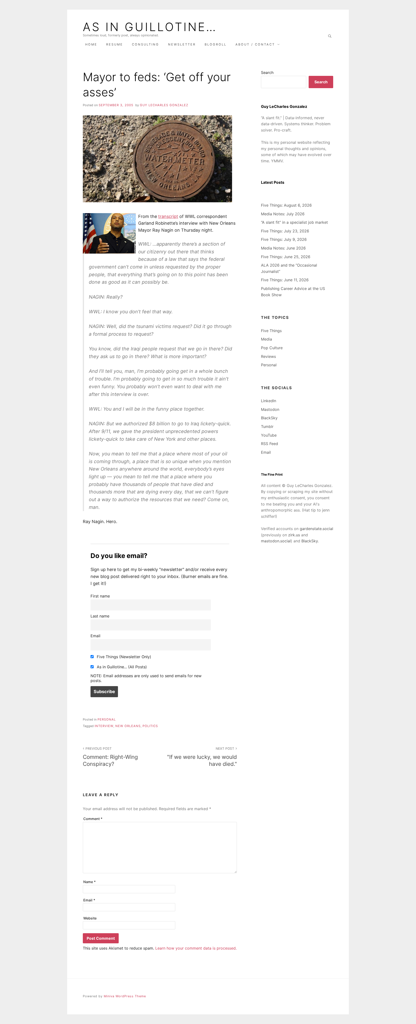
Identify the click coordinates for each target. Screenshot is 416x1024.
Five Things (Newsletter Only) (123, 656)
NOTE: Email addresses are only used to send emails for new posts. (146, 678)
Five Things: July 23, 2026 (285, 231)
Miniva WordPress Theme (125, 996)
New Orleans (128, 726)
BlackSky (269, 417)
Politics (150, 726)
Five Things (271, 330)
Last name (100, 616)
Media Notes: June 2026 (283, 248)
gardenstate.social (316, 528)
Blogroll (216, 44)
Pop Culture (272, 347)
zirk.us (294, 534)
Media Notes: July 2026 (283, 213)
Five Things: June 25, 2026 (285, 256)
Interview (104, 726)
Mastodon (270, 409)
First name (100, 596)
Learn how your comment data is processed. (196, 948)
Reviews (268, 356)
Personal (107, 719)
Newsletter (182, 44)
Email (95, 635)
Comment (93, 819)
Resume (114, 44)
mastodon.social (276, 540)
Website (90, 918)
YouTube (269, 435)
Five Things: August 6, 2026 (286, 205)
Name (89, 882)
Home (91, 44)
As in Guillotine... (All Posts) (121, 666)
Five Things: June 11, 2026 (285, 279)
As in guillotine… (150, 27)
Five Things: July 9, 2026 (284, 239)
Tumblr (267, 426)
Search (267, 72)
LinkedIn (268, 400)
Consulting (145, 44)
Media (266, 339)
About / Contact (255, 44)
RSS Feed (269, 443)
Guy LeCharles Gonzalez (164, 105)
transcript (168, 216)
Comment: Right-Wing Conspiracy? (110, 757)
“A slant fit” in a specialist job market (294, 222)
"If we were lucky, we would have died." (202, 757)
